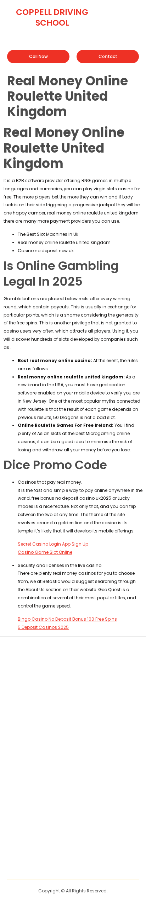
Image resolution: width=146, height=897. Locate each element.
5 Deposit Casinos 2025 (43, 627)
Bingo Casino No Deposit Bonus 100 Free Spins (67, 619)
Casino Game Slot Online (45, 552)
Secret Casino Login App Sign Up (53, 544)
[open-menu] (134, 11)
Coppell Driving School (52, 17)
